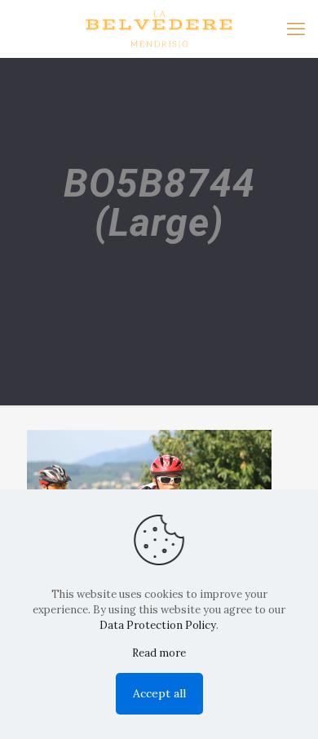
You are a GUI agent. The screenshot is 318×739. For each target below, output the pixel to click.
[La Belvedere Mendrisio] (159, 28)
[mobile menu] (296, 28)
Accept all (159, 693)
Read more (159, 653)
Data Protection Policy (157, 625)
